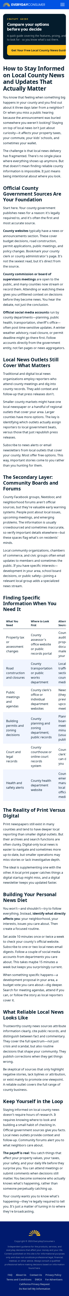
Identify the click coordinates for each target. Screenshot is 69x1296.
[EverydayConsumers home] (24, 4)
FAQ (10, 1275)
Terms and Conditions (19, 1279)
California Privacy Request (34, 1284)
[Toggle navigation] (62, 5)
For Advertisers (53, 1279)
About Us (21, 1275)
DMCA (38, 1279)
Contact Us (36, 1275)
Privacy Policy (53, 1275)
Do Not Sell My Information (34, 1288)
